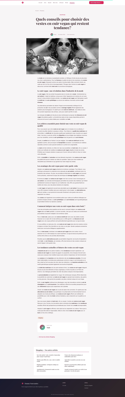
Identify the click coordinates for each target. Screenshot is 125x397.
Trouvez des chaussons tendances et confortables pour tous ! (74, 355)
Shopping (72, 2)
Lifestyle (61, 2)
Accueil (40, 2)
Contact (86, 388)
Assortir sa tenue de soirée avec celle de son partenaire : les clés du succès (76, 370)
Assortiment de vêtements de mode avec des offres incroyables (48, 370)
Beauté (49, 2)
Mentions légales (88, 385)
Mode (66, 2)
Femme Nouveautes (31, 383)
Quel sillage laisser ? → (96, 2)
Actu (45, 2)
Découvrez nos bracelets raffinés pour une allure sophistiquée (75, 365)
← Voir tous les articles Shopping (46, 337)
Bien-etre (55, 2)
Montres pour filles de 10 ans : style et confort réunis (48, 360)
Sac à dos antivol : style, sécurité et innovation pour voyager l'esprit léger (48, 355)
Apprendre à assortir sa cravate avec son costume (75, 360)
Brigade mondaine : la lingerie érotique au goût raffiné (47, 365)
